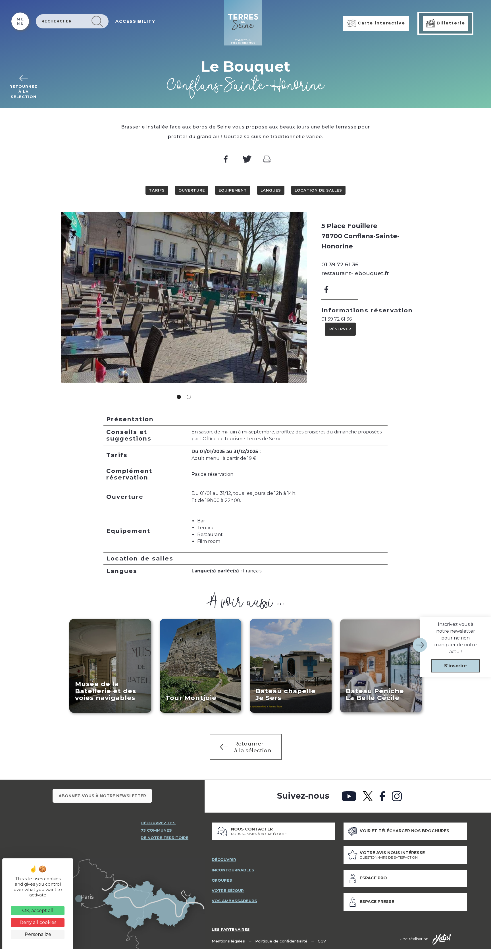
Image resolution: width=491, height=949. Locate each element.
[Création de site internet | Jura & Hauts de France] (441, 939)
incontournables (233, 870)
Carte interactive (380, 23)
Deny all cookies (38, 922)
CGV (322, 941)
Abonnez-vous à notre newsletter (102, 795)
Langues (271, 190)
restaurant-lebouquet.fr (355, 273)
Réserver (340, 329)
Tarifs (157, 190)
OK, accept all (37, 910)
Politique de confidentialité (281, 941)
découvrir (224, 859)
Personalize (38, 934)
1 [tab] (179, 397)
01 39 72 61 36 (340, 264)
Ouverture (191, 190)
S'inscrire (455, 665)
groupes (222, 880)
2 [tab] (189, 397)
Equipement (233, 190)
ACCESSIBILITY (135, 21)
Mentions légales (228, 941)
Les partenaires (231, 929)
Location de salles (318, 190)
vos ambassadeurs (234, 900)
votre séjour (228, 890)
